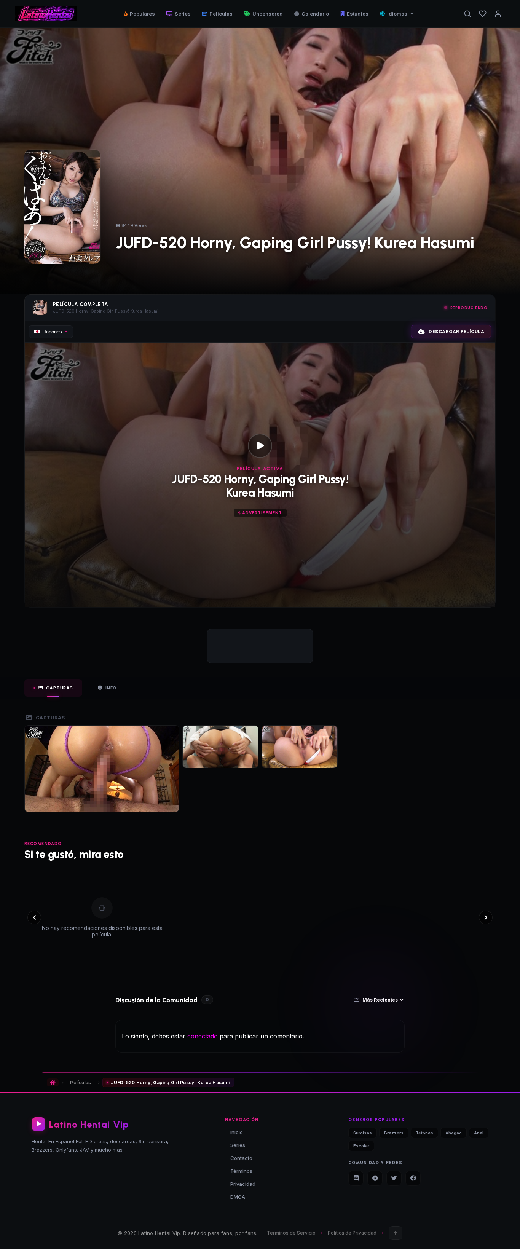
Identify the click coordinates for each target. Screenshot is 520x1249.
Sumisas (362, 1133)
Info (111, 688)
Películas (80, 1082)
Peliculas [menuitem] (221, 14)
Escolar (361, 1146)
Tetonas (424, 1133)
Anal (478, 1133)
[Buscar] (467, 14)
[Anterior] (34, 917)
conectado (202, 1036)
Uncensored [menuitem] (267, 14)
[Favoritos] (483, 14)
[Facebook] (413, 1178)
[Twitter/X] (394, 1178)
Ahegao (453, 1133)
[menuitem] (397, 14)
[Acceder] (498, 14)
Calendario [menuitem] (315, 14)
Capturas (59, 688)
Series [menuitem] (183, 14)
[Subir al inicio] (395, 1233)
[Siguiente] (486, 917)
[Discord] (356, 1178)
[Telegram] (375, 1178)
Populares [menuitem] (142, 14)
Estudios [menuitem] (357, 14)
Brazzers (394, 1133)
